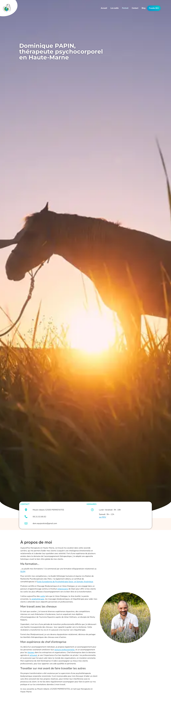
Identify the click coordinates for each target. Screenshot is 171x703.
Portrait (125, 8)
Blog (143, 8)
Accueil (104, 8)
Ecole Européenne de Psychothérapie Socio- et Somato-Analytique (65, 581)
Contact (135, 8)
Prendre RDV (154, 8)
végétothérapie (37, 599)
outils (42, 596)
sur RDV (102, 517)
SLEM (22, 571)
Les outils (115, 8)
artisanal (33, 655)
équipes (31, 652)
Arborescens (62, 589)
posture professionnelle (64, 649)
